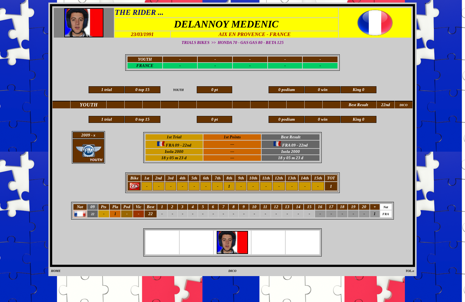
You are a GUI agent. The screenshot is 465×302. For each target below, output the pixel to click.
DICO (232, 271)
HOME (56, 271)
